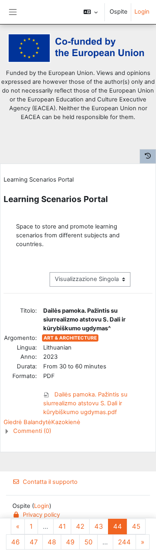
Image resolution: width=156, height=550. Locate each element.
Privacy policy (41, 514)
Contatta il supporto (50, 481)
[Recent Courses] (148, 156)
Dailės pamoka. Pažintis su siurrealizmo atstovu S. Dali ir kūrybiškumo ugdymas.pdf (85, 403)
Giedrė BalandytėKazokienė (42, 422)
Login (142, 11)
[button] (90, 12)
